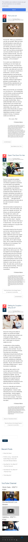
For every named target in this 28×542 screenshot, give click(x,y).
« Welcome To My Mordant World (10, 418)
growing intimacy (11, 128)
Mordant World (11, 130)
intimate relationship (15, 408)
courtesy (9, 276)
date (12, 126)
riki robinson (21, 133)
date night (15, 126)
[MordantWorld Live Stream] (10, 511)
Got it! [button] (14, 9)
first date (14, 407)
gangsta (9, 277)
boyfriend (18, 125)
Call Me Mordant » (18, 296)
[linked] (12, 540)
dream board (10, 127)
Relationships (20, 19)
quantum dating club (21, 131)
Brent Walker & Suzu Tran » (16, 146)
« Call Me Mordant (7, 142)
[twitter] (5, 540)
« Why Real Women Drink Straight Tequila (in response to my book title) (12, 291)
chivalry (19, 275)
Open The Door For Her (16, 155)
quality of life (14, 131)
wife (17, 137)
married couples (19, 129)
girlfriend (21, 127)
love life (14, 129)
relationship (10, 133)
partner (22, 130)
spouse (9, 135)
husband (17, 128)
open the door (11, 280)
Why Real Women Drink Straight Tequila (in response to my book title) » (13, 424)
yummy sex (20, 137)
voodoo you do (14, 136)
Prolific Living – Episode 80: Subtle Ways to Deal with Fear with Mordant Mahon (10, 458)
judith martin (13, 278)
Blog (14, 19)
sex (21, 134)
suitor (15, 283)
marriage (9, 409)
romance (9, 134)
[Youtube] (10, 540)
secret (19, 134)
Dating (16, 19)
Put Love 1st (12, 16)
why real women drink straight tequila (15, 136)
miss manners (14, 279)
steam (12, 135)
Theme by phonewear (7, 537)
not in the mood (17, 130)
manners (18, 278)
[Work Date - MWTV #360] (10, 496)
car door (16, 275)
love (18, 128)
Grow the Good (7, 453)
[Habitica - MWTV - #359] (10, 526)
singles (23, 134)
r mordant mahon (21, 132)
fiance (11, 407)
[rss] (14, 540)
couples (9, 126)
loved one (22, 408)
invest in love (14, 128)
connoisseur (22, 125)
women (17, 284)
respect (9, 282)
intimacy (20, 128)
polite (15, 280)
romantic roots (14, 134)
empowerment (16, 127)
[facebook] (3, 540)
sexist (21, 282)
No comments (11, 20)
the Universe (16, 135)
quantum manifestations (13, 132)
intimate (9, 128)
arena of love (13, 125)
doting (21, 126)
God (24, 127)
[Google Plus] (7, 540)
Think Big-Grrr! (7, 475)
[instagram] (16, 540)
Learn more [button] (5, 6)
